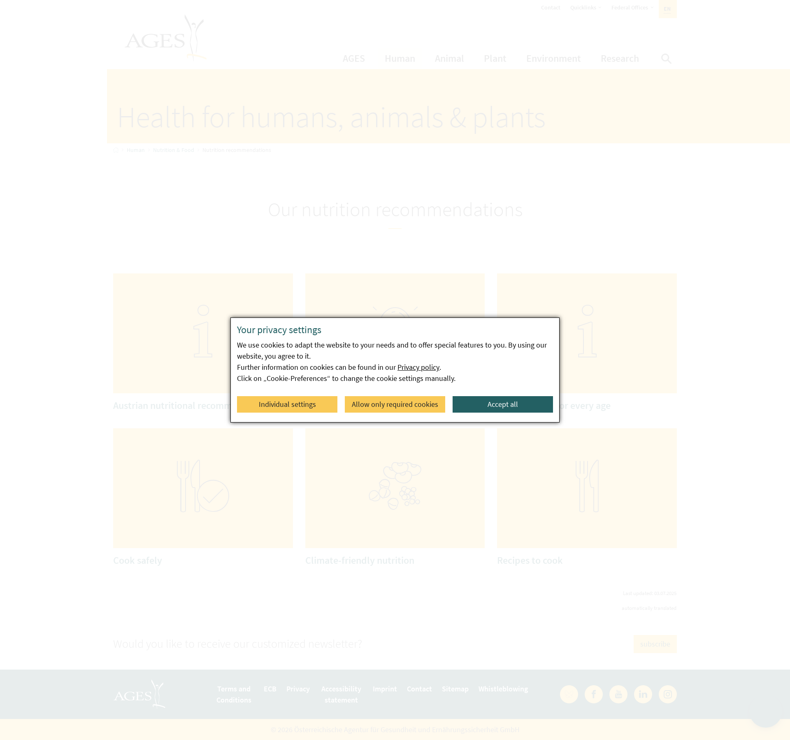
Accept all (503, 404)
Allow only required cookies (395, 404)
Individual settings (287, 404)
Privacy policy (418, 367)
